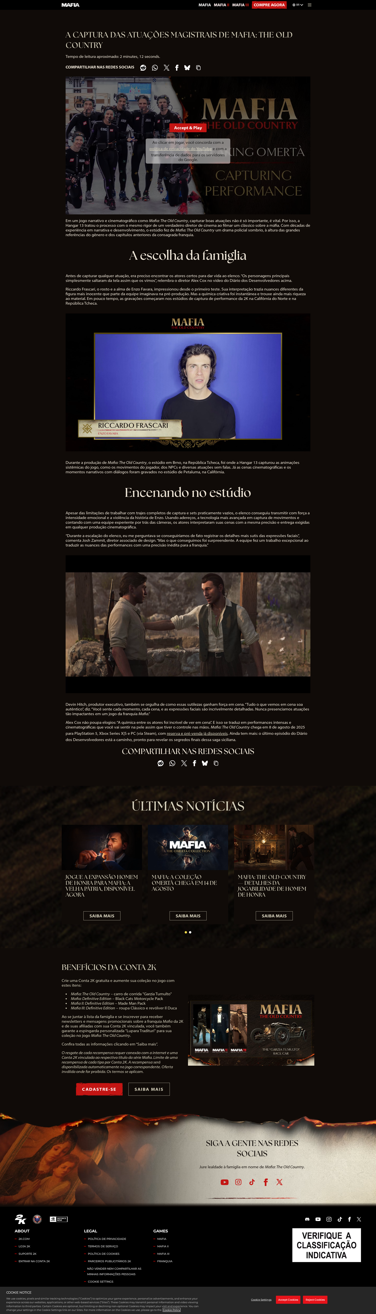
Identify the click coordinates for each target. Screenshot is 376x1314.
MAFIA (205, 4)
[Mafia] (71, 5)
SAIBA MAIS (101, 916)
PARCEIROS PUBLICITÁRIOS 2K (109, 1261)
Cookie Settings (100, 1281)
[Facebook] (266, 1182)
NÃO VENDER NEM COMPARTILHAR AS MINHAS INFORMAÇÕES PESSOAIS (114, 1271)
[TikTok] (252, 1182)
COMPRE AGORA (269, 4)
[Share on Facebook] (176, 68)
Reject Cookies (315, 1299)
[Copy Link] (198, 68)
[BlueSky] (187, 68)
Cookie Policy (171, 1309)
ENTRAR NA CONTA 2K (34, 1261)
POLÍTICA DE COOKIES (103, 1254)
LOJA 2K (24, 1246)
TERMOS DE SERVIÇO (103, 1246)
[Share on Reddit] (143, 68)
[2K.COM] (21, 1219)
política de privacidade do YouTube (180, 148)
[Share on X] (166, 68)
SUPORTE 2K (27, 1254)
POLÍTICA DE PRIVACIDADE (107, 1239)
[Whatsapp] (155, 68)
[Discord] (307, 1219)
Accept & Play (188, 127)
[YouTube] (225, 1182)
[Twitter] (279, 1182)
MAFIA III (240, 4)
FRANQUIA (164, 1261)
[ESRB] (326, 1245)
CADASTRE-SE (99, 1089)
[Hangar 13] (37, 1219)
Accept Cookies (288, 1299)
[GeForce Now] (59, 1219)
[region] (188, 1300)
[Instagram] (238, 1182)
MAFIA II (221, 4)
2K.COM (24, 1239)
